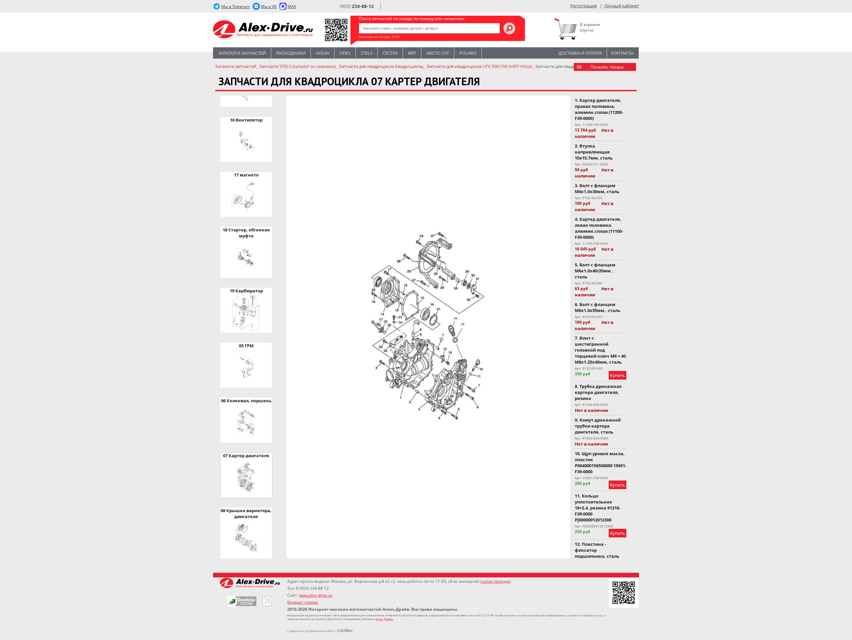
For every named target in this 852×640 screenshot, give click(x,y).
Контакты (622, 53)
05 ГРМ (246, 346)
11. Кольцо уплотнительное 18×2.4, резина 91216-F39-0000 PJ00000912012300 (597, 508)
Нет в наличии (594, 133)
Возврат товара (302, 602)
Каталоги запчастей (242, 53)
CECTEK (390, 53)
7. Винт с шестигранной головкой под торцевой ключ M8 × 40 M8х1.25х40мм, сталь (600, 350)
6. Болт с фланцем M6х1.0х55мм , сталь (597, 307)
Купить (617, 375)
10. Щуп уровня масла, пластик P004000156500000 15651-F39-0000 (600, 463)
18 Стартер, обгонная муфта (246, 233)
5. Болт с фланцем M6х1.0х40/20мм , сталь (595, 271)
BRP (412, 53)
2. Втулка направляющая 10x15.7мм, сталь (594, 152)
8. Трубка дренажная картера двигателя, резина (598, 392)
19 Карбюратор (246, 291)
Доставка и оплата (580, 53)
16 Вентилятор (246, 120)
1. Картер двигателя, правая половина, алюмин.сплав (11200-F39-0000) (599, 109)
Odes (344, 53)
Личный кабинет (621, 6)
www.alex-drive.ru (315, 595)
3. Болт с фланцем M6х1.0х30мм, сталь (597, 188)
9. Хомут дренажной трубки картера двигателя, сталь (598, 426)
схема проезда (495, 581)
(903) (357, 6)
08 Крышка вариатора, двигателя (246, 513)
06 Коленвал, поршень (246, 401)
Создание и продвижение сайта (310, 631)
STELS (366, 53)
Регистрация (583, 6)
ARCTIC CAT (437, 53)
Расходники (291, 53)
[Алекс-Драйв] (263, 30)
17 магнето (246, 175)
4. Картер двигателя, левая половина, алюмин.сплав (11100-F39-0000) (599, 228)
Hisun (322, 53)
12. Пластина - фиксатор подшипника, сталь (597, 550)
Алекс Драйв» (384, 619)
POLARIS (468, 53)
